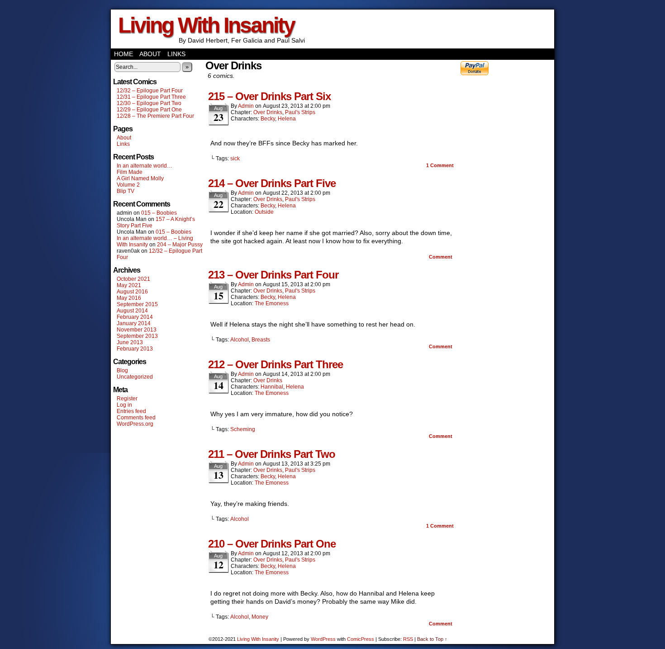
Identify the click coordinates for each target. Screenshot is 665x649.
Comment (440, 165)
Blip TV (125, 191)
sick (235, 158)
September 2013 (137, 336)
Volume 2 (128, 185)
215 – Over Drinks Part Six (269, 96)
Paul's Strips (300, 112)
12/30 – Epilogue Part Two (149, 103)
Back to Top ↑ (432, 639)
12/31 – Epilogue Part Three (151, 97)
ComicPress (360, 639)
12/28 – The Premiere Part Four (155, 116)
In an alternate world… (144, 166)
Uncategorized (135, 377)
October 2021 (133, 279)
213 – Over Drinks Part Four (273, 275)
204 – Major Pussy (180, 244)
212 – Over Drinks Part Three (275, 364)
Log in (124, 405)
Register (127, 398)
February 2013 (135, 349)
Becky (268, 118)
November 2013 (137, 330)
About (150, 54)
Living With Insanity (206, 25)
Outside (264, 212)
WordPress (323, 639)
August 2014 (132, 311)
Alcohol (239, 340)
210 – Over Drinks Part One (272, 544)
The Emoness (272, 303)
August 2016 (132, 291)
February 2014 (135, 317)
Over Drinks (267, 112)
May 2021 (129, 285)
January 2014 (134, 323)
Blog (122, 370)
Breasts (261, 340)
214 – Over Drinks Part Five (272, 183)
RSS (408, 639)
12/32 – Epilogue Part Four (150, 90)
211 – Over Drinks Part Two (271, 454)
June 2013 (130, 342)
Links (176, 54)
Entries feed (131, 411)
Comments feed (136, 417)
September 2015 (137, 304)
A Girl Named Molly (140, 178)
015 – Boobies (159, 213)
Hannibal (272, 387)
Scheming (242, 429)
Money (260, 617)
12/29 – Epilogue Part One (149, 109)
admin (246, 106)
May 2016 (129, 298)
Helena (287, 118)
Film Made (129, 172)
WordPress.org (135, 424)
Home (123, 54)
